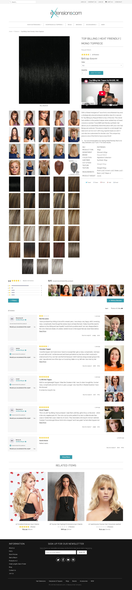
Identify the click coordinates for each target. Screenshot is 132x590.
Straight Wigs (101, 164)
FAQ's (11, 551)
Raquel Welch (86, 50)
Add (110, 182)
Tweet (89, 182)
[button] (90, 54)
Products (16, 31)
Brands (79, 24)
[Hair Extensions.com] (66, 13)
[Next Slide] (122, 290)
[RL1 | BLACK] (44, 70)
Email (116, 182)
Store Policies (13, 554)
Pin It (103, 182)
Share (96, 182)
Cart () (110, 2)
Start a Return (13, 557)
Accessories (91, 24)
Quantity (84, 70)
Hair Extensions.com (59, 584)
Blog (10, 567)
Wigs (70, 24)
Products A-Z (13, 561)
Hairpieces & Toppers (54, 24)
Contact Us (92, 2)
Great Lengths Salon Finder (17, 564)
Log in (101, 2)
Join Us (83, 2)
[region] (86, 290)
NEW (103, 24)
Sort (106, 308)
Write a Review (117, 301)
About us (12, 548)
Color (83, 62)
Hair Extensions (33, 24)
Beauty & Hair (71, 584)
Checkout (118, 2)
